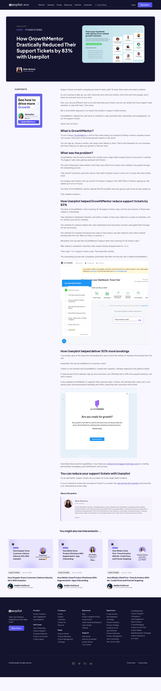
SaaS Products (136, 622)
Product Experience (138, 636)
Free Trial (78, 5)
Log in (133, 5)
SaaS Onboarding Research (92, 622)
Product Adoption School (91, 617)
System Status (87, 642)
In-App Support (38, 639)
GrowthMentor (80, 135)
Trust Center (86, 645)
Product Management (65, 639)
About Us (61, 625)
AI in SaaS (134, 638)
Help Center (86, 636)
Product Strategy (113, 625)
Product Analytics (39, 614)
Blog (83, 614)
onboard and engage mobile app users (123, 464)
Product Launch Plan (138, 627)
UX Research (135, 616)
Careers (60, 617)
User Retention (112, 630)
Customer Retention (40, 634)
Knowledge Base (137, 611)
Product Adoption (39, 631)
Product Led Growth (40, 636)
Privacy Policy (142, 663)
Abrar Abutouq (29, 69)
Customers (88, 5)
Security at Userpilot (89, 639)
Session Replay (136, 630)
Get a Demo (145, 5)
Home (19, 30)
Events (60, 614)
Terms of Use (131, 663)
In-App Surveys (112, 614)
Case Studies (35, 30)
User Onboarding (39, 628)
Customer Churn (112, 628)
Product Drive (87, 619)
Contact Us (62, 622)
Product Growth (63, 634)
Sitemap (85, 628)
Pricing (59, 5)
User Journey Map (113, 642)
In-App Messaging (137, 625)
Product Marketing (64, 636)
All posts (77, 517)
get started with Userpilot (128, 483)
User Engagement (39, 617)
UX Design (61, 642)
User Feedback (38, 619)
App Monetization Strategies (141, 633)
